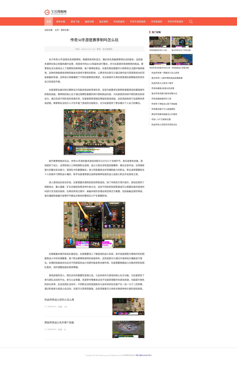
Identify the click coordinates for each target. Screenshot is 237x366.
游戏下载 (75, 21)
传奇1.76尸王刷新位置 (161, 119)
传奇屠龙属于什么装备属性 (163, 109)
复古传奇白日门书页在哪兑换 (182, 50)
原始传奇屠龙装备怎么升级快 (164, 114)
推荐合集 (60, 21)
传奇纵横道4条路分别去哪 (162, 88)
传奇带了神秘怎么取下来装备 (164, 104)
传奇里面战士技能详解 (180, 68)
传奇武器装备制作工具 (161, 99)
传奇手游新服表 (138, 21)
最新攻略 (89, 21)
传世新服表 (156, 21)
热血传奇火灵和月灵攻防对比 (164, 125)
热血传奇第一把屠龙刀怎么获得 (165, 73)
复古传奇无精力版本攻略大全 (164, 93)
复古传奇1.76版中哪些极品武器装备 (167, 78)
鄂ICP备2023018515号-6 (144, 355)
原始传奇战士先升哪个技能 (59, 322)
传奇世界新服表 (175, 21)
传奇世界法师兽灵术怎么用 (159, 68)
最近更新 (103, 21)
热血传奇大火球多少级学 (162, 83)
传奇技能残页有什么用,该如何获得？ (159, 50)
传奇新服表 (119, 21)
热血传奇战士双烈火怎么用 (59, 299)
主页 (48, 21)
